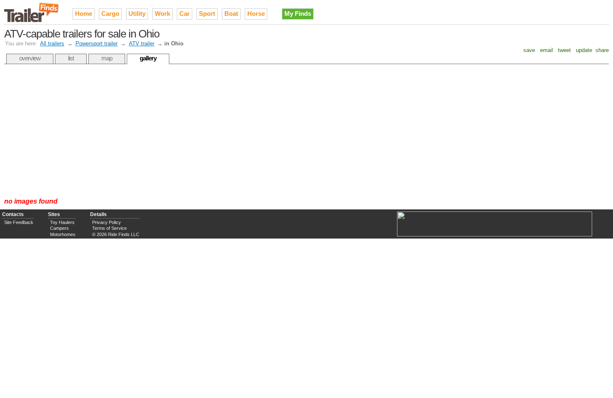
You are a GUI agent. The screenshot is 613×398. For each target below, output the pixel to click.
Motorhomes (62, 234)
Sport (207, 13)
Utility (137, 13)
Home (83, 13)
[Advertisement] (306, 130)
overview (29, 58)
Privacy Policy (106, 222)
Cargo (110, 13)
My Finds (297, 13)
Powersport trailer (96, 43)
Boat (231, 13)
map (106, 58)
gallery (148, 58)
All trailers (52, 43)
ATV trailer (141, 43)
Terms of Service (109, 228)
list (71, 58)
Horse (256, 13)
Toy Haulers (62, 222)
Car (184, 13)
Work (162, 13)
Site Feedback (18, 222)
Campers (59, 228)
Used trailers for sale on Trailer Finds (32, 12)
